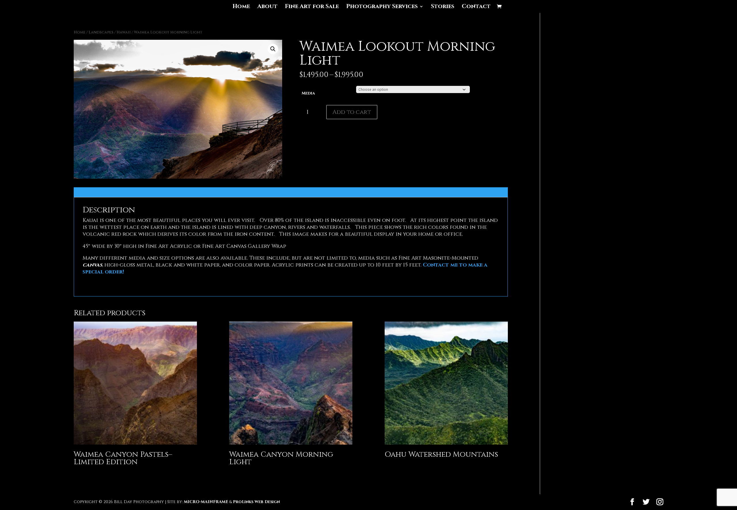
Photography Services (382, 7)
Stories (442, 7)
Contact (476, 7)
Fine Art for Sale (312, 7)
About (267, 7)
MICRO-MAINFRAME (206, 502)
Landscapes (101, 32)
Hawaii (124, 32)
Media (308, 93)
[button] (273, 49)
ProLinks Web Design (256, 502)
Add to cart (352, 112)
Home (241, 7)
